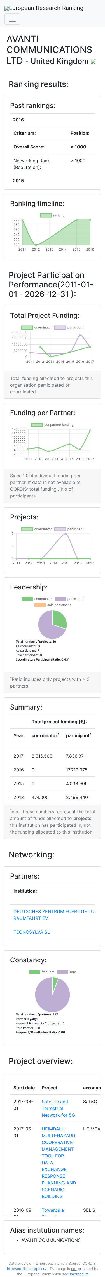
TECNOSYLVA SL (31, 932)
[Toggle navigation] (12, 19)
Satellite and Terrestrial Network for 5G (58, 1108)
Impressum (78, 1274)
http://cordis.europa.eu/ (26, 1269)
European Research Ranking (46, 7)
